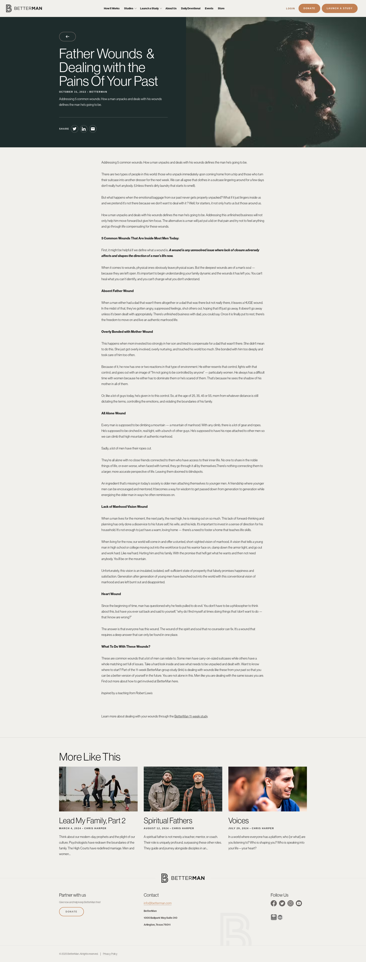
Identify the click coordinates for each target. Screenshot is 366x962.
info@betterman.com (158, 903)
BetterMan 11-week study (191, 716)
